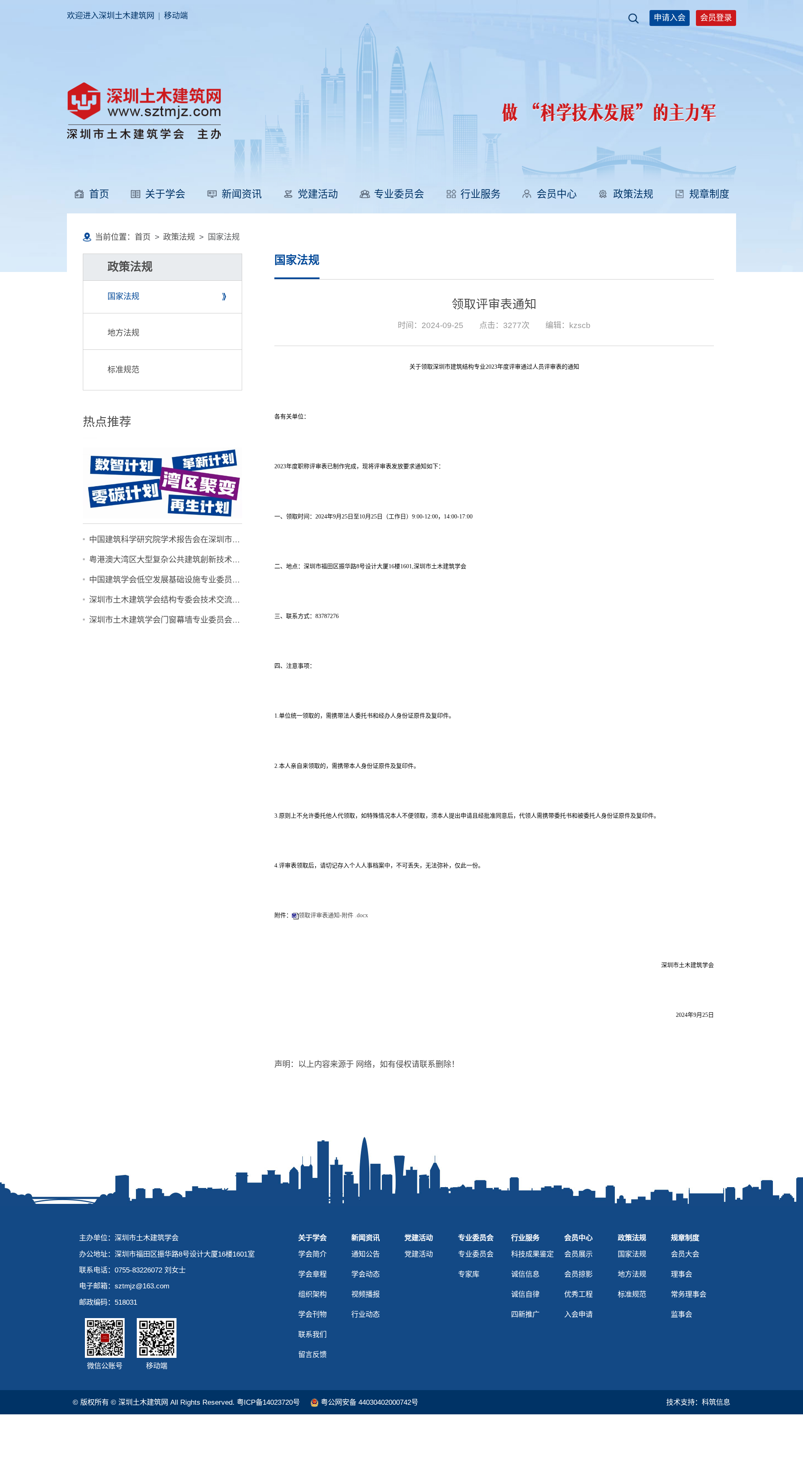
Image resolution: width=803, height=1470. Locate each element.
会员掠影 (578, 1274)
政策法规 (633, 194)
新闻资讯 (242, 194)
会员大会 (685, 1254)
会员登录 (716, 17)
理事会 (681, 1274)
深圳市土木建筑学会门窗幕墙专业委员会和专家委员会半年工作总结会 (212, 620)
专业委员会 (399, 194)
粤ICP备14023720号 (268, 1402)
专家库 (468, 1274)
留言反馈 (312, 1354)
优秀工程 (578, 1294)
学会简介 (312, 1254)
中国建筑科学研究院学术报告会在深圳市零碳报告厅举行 (188, 539)
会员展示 (578, 1254)
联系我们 (312, 1334)
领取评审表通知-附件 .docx (333, 915)
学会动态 (365, 1274)
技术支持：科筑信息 (698, 1402)
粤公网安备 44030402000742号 (369, 1402)
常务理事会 (688, 1294)
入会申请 (578, 1314)
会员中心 (557, 194)
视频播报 (365, 1294)
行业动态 (365, 1314)
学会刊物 (312, 1314)
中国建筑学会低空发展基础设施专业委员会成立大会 (180, 579)
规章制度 (709, 194)
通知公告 (365, 1254)
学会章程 (312, 1274)
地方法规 (123, 332)
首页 (99, 194)
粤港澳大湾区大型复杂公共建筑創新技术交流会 (172, 559)
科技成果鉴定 (532, 1254)
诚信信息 (525, 1274)
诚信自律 (525, 1294)
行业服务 (480, 194)
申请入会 (669, 17)
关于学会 (165, 194)
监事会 (681, 1314)
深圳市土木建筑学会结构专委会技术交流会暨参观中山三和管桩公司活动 (216, 599)
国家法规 (123, 296)
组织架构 (312, 1294)
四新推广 (525, 1314)
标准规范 (123, 369)
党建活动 (318, 194)
